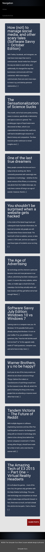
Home (4, 9)
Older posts (33, 522)
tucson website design (30, 542)
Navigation (7, 3)
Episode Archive (7, 16)
